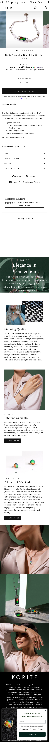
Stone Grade (24, 78)
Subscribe (32, 734)
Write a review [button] (24, 206)
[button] (24, 67)
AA (27, 82)
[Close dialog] (45, 710)
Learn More (13, 518)
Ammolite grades (13, 158)
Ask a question (12, 169)
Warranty (9, 163)
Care (6, 153)
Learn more (13, 440)
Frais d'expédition (11, 70)
